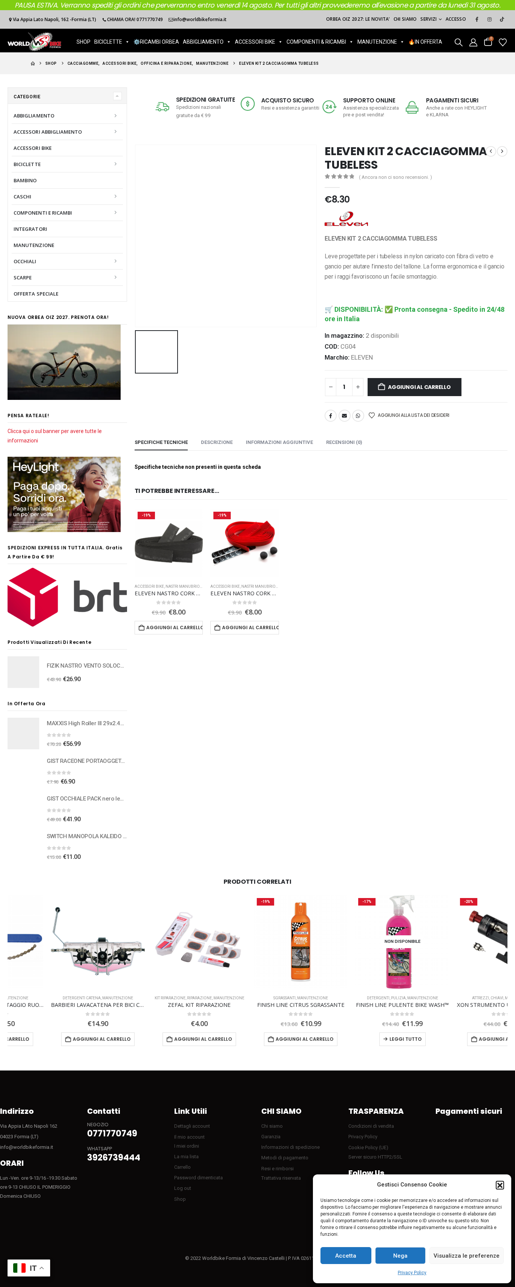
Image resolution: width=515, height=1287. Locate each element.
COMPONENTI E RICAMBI (43, 212)
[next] (502, 151)
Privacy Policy (412, 1272)
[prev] (491, 151)
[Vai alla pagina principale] (33, 63)
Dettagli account (192, 1126)
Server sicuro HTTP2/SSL (375, 1157)
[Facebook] (477, 19)
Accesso (456, 19)
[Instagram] (489, 19)
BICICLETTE (108, 42)
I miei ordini (186, 1146)
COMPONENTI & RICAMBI (316, 42)
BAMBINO (25, 180)
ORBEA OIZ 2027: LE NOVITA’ (358, 19)
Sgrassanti (241, 998)
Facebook (331, 416)
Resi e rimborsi (277, 1168)
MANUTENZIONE (377, 42)
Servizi (428, 19)
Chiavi (454, 998)
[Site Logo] (34, 41)
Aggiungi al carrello (419, 387)
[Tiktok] (502, 19)
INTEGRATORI (30, 229)
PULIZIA (355, 998)
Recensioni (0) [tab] (344, 442)
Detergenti (335, 998)
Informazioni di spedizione (290, 1147)
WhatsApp (358, 416)
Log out (182, 1188)
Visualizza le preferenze (467, 1255)
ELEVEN (362, 357)
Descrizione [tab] (217, 442)
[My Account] (473, 42)
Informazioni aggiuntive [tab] (279, 442)
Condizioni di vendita (371, 1126)
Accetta (345, 1255)
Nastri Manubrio (183, 586)
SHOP (83, 42)
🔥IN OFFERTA (425, 42)
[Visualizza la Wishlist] (502, 42)
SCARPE (23, 277)
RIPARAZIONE (156, 998)
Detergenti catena (39, 998)
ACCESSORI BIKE (255, 42)
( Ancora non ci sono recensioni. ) (395, 177)
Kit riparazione (127, 998)
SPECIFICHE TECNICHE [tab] (161, 442)
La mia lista (186, 1156)
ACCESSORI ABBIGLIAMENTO (48, 131)
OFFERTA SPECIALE (36, 293)
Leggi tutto (362, 1039)
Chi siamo (405, 19)
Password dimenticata (198, 1177)
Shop (180, 1199)
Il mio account (189, 1137)
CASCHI (22, 196)
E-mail (345, 416)
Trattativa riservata (281, 1178)
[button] (500, 1185)
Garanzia (270, 1136)
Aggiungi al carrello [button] (174, 627)
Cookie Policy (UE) (368, 1147)
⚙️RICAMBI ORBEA (156, 42)
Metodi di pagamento (284, 1157)
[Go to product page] (23, 672)
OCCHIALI (25, 261)
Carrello (182, 1167)
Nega (400, 1255)
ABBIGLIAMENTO (203, 42)
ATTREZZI (437, 998)
